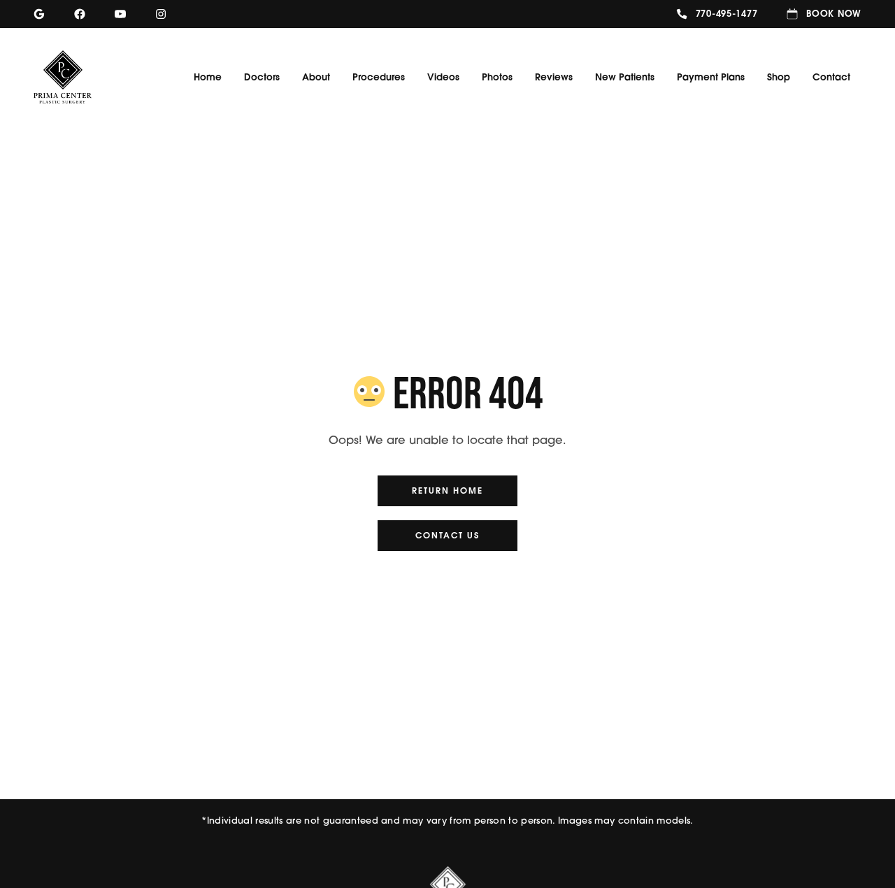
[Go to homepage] (75, 76)
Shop (778, 77)
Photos (497, 77)
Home (208, 77)
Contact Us (447, 535)
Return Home (447, 490)
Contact (831, 77)
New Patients (624, 77)
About (316, 77)
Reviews (554, 77)
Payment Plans (711, 77)
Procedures (378, 77)
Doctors (262, 77)
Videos (443, 77)
